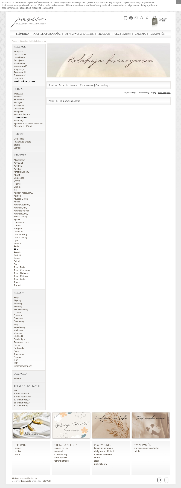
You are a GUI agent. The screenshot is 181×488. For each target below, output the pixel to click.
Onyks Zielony (20, 237)
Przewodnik (102, 445)
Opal (16, 240)
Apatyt (17, 175)
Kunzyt (17, 201)
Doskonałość (20, 54)
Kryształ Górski (21, 199)
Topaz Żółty (19, 279)
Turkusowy (19, 354)
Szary (16, 351)
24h (15, 390)
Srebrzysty (19, 348)
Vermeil (17, 148)
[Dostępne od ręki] (111, 437)
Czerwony (19, 315)
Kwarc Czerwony (22, 204)
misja (17, 454)
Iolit (15, 190)
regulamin (59, 451)
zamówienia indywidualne (146, 448)
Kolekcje (20, 47)
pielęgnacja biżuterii (104, 451)
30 (57, 101)
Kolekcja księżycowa (37, 41)
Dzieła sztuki (20, 117)
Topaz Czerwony (22, 270)
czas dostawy (60, 454)
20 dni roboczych (22, 405)
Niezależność (20, 66)
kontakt (18, 451)
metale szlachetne (103, 454)
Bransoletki (19, 99)
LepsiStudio (26, 481)
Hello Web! (46, 481)
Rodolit (17, 255)
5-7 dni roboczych (22, 396)
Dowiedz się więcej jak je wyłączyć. (36, 8)
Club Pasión (123, 33)
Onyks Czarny (20, 234)
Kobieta (17, 378)
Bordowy (18, 303)
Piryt (16, 249)
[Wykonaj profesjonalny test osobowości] (151, 437)
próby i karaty (100, 464)
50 (61, 101)
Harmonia (18, 78)
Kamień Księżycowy (23, 193)
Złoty (16, 360)
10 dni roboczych (22, 399)
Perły (16, 246)
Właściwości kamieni (79, 33)
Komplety (18, 111)
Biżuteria (22, 33)
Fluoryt (17, 184)
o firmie (20, 445)
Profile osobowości (47, 33)
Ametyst (17, 169)
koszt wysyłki (60, 457)
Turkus (17, 282)
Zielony (17, 357)
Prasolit (17, 252)
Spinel (17, 261)
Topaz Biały (19, 267)
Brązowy (18, 306)
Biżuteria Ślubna (22, 114)
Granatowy (19, 321)
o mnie (18, 448)
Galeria (140, 33)
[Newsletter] (135, 18)
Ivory (16, 324)
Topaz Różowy (21, 276)
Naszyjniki (19, 105)
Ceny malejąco (102, 85)
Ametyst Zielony (21, 172)
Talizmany (19, 120)
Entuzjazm (19, 60)
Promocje (104, 33)
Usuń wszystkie (164, 93)
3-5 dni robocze (21, 393)
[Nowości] (31, 437)
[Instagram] (130, 18)
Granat (17, 187)
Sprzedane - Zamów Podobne (28, 123)
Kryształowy (19, 327)
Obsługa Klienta (65, 445)
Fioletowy (18, 318)
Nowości (18, 96)
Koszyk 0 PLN (163, 20)
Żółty (16, 363)
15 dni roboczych (22, 402)
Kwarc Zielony (20, 216)
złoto (96, 461)
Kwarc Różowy (21, 214)
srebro (97, 457)
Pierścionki (19, 108)
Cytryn (17, 181)
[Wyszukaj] (146, 18)
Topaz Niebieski (21, 273)
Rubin (17, 258)
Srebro (17, 145)
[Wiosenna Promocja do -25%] (71, 437)
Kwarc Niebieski (21, 211)
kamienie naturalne (103, 448)
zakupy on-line (61, 448)
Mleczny (18, 333)
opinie (137, 451)
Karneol (17, 196)
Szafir (16, 264)
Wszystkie (18, 51)
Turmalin (18, 285)
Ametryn (18, 166)
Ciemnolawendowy (23, 366)
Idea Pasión (157, 33)
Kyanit (17, 219)
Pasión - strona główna (28, 23)
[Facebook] (124, 18)
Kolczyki (18, 102)
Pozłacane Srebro (22, 142)
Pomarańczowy (21, 342)
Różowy (18, 345)
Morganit (18, 228)
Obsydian (18, 231)
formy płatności (61, 461)
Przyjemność (20, 72)
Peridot (17, 243)
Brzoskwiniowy (21, 309)
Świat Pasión (142, 445)
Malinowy (18, 330)
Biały (16, 297)
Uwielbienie (19, 57)
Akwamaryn (19, 160)
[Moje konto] (140, 18)
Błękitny (17, 300)
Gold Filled (19, 139)
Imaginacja (19, 69)
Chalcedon (19, 178)
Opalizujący (19, 339)
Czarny (17, 312)
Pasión (14, 41)
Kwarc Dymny (20, 208)
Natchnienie (19, 63)
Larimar (17, 225)
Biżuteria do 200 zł (23, 126)
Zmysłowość (20, 75)
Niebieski (18, 336)
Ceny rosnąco (87, 85)
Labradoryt (19, 222)
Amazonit (18, 163)
